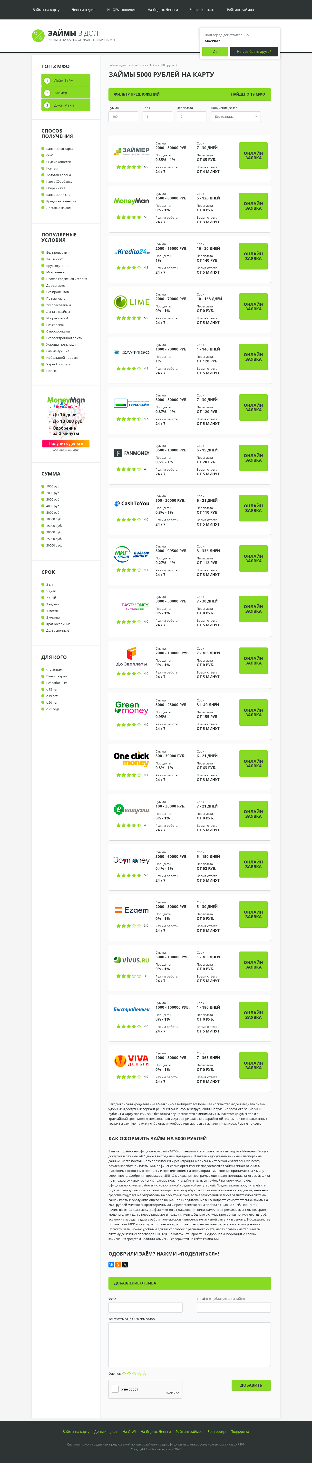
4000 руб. (53, 506)
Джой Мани (64, 105)
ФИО (112, 1299)
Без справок (55, 325)
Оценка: (114, 1373)
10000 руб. (54, 519)
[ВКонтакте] (111, 1264)
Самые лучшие (57, 351)
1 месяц (52, 611)
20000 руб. (54, 532)
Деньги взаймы (58, 311)
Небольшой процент (62, 357)
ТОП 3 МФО (55, 66)
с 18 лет (52, 689)
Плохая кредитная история (66, 279)
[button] (253, 155)
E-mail (221, 1299)
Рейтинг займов (240, 9)
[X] (125, 1264)
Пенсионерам (56, 676)
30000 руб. (54, 545)
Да (215, 51)
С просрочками (58, 331)
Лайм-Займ (63, 80)
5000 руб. (53, 512)
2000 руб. (53, 493)
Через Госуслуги (58, 364)
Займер (60, 92)
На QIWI (129, 1431)
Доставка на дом (58, 208)
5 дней (51, 591)
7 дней (51, 597)
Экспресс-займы (58, 305)
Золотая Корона (58, 175)
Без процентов (57, 292)
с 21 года (52, 709)
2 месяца (53, 617)
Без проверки (56, 252)
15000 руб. (54, 525)
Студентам (54, 669)
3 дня (50, 584)
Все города (216, 1431)
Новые (51, 370)
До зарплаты (56, 285)
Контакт (52, 168)
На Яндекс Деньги (163, 9)
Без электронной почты (64, 338)
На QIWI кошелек (121, 9)
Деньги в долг (83, 9)
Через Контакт (202, 9)
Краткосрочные (58, 624)
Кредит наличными (61, 201)
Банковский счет (59, 194)
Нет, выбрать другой (254, 51)
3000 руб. (53, 499)
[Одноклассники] (118, 1264)
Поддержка (240, 1431)
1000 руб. (53, 486)
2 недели (52, 604)
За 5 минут (54, 259)
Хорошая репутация (61, 344)
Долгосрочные (57, 630)
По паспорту (55, 298)
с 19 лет (52, 696)
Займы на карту (46, 9)
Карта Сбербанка (59, 181)
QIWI (50, 155)
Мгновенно (55, 272)
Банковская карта (59, 148)
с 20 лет (52, 702)
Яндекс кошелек (58, 162)
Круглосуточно (57, 265)
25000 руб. (54, 539)
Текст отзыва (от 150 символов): (132, 1319)
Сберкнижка (55, 188)
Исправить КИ (57, 318)
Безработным (56, 683)
